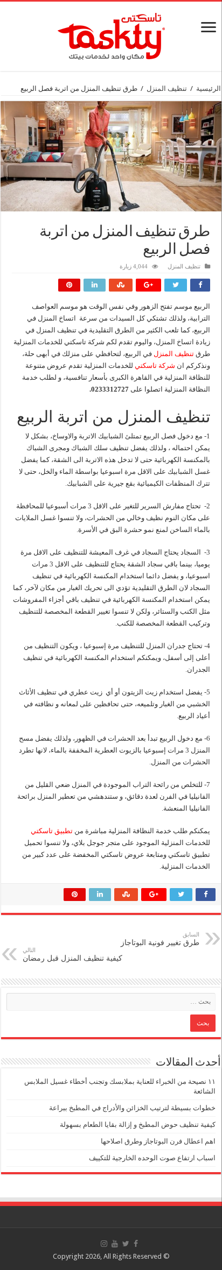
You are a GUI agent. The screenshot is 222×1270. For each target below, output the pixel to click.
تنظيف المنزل (167, 88)
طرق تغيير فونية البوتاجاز (160, 939)
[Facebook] (136, 1243)
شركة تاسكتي (155, 365)
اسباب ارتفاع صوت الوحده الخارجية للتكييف (152, 1158)
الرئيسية (208, 88)
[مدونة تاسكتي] (111, 34)
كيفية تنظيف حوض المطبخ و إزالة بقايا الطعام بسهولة (138, 1124)
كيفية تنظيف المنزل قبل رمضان (72, 954)
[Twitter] (125, 1243)
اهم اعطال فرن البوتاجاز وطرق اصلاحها (158, 1141)
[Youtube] (114, 1243)
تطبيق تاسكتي (52, 831)
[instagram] (104, 1243)
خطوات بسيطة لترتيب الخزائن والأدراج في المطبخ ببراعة (132, 1108)
